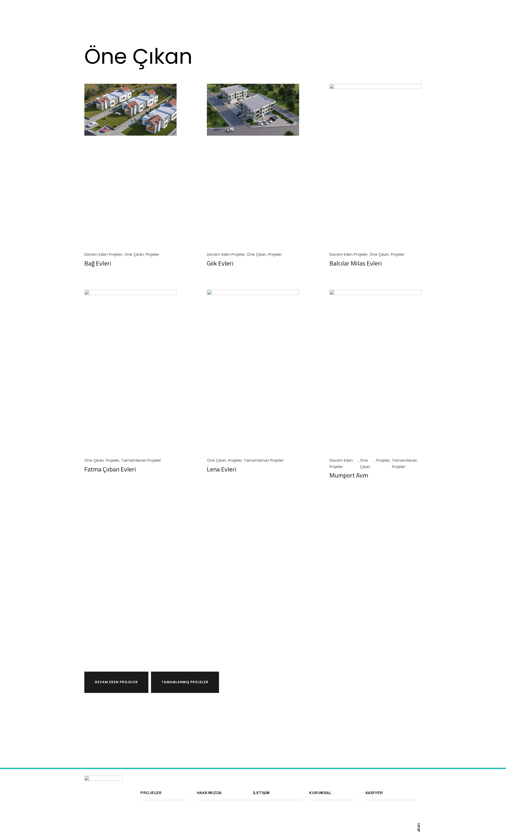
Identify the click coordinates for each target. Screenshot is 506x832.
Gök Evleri (220, 263)
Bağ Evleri (97, 263)
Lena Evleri (221, 469)
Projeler (152, 254)
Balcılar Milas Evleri (355, 263)
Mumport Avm (348, 475)
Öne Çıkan (134, 254)
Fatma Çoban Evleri (110, 469)
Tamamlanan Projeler (141, 460)
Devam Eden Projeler (103, 254)
